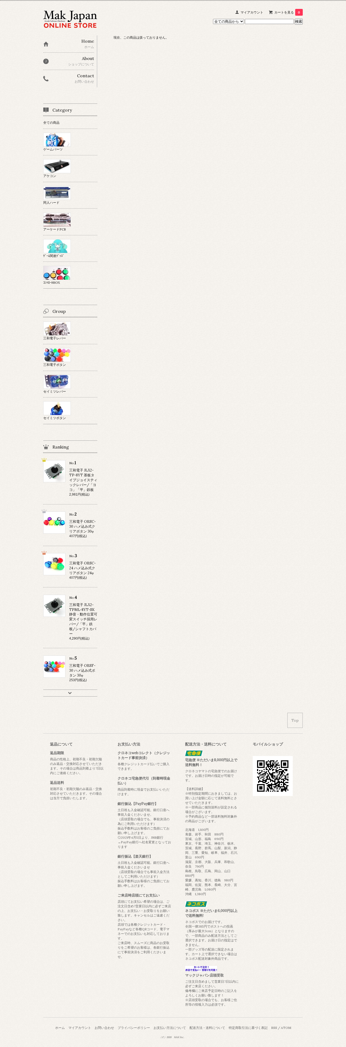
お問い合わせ (104, 1028)
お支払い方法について (170, 1028)
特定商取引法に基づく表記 (248, 1028)
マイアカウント (252, 12)
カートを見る (287, 12)
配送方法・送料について (207, 1028)
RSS (274, 1028)
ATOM (286, 1028)
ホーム (60, 1028)
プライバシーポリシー (134, 1028)
